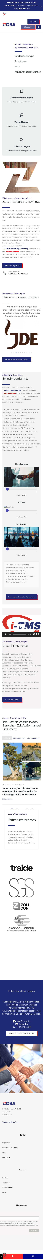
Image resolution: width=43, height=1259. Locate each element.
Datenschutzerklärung (10, 1147)
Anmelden (34, 1230)
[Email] (33, 1256)
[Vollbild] (37, 634)
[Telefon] (13, 1256)
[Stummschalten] (33, 634)
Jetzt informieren (21, 9)
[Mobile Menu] (38, 27)
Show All (7, 738)
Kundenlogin (6, 1157)
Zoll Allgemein (18, 738)
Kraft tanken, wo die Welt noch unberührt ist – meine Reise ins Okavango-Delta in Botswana (20, 791)
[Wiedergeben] (5, 634)
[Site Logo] (9, 24)
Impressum (6, 1143)
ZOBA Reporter (18, 784)
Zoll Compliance (33, 738)
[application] (21, 626)
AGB (3, 1152)
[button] (5, 334)
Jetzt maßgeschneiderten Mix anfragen (21, 597)
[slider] (19, 634)
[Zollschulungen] (22, 762)
